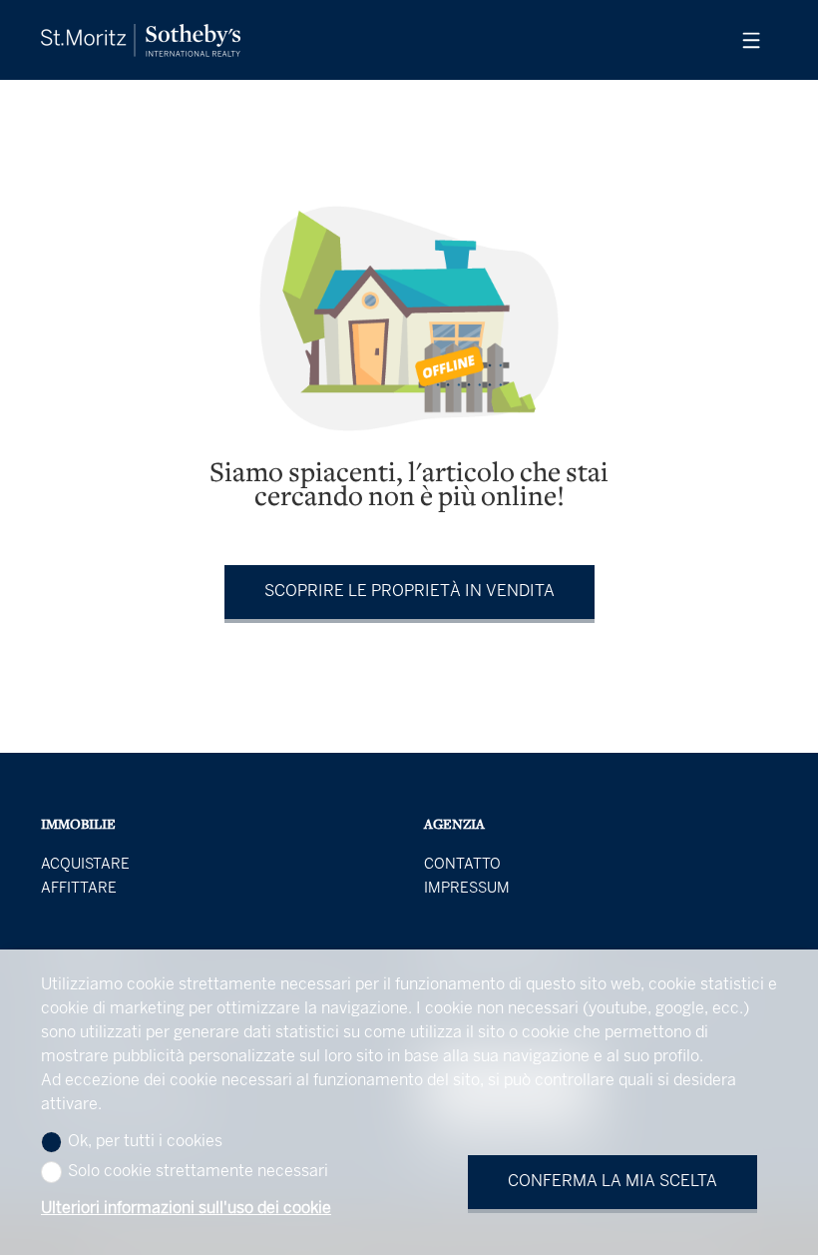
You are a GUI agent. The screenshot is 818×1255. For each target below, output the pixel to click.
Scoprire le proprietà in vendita (409, 591)
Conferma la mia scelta (612, 1181)
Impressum (467, 889)
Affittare (79, 889)
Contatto (462, 865)
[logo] (140, 40)
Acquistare (85, 865)
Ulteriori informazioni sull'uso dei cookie (186, 1208)
